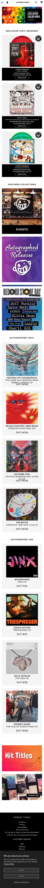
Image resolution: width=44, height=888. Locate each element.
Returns (22, 849)
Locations (22, 822)
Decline (21, 876)
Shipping (22, 847)
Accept (21, 870)
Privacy (22, 825)
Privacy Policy (9, 864)
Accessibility (22, 827)
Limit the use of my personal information (22, 835)
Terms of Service (22, 830)
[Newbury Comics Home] (22, 2)
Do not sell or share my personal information (22, 832)
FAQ (22, 844)
